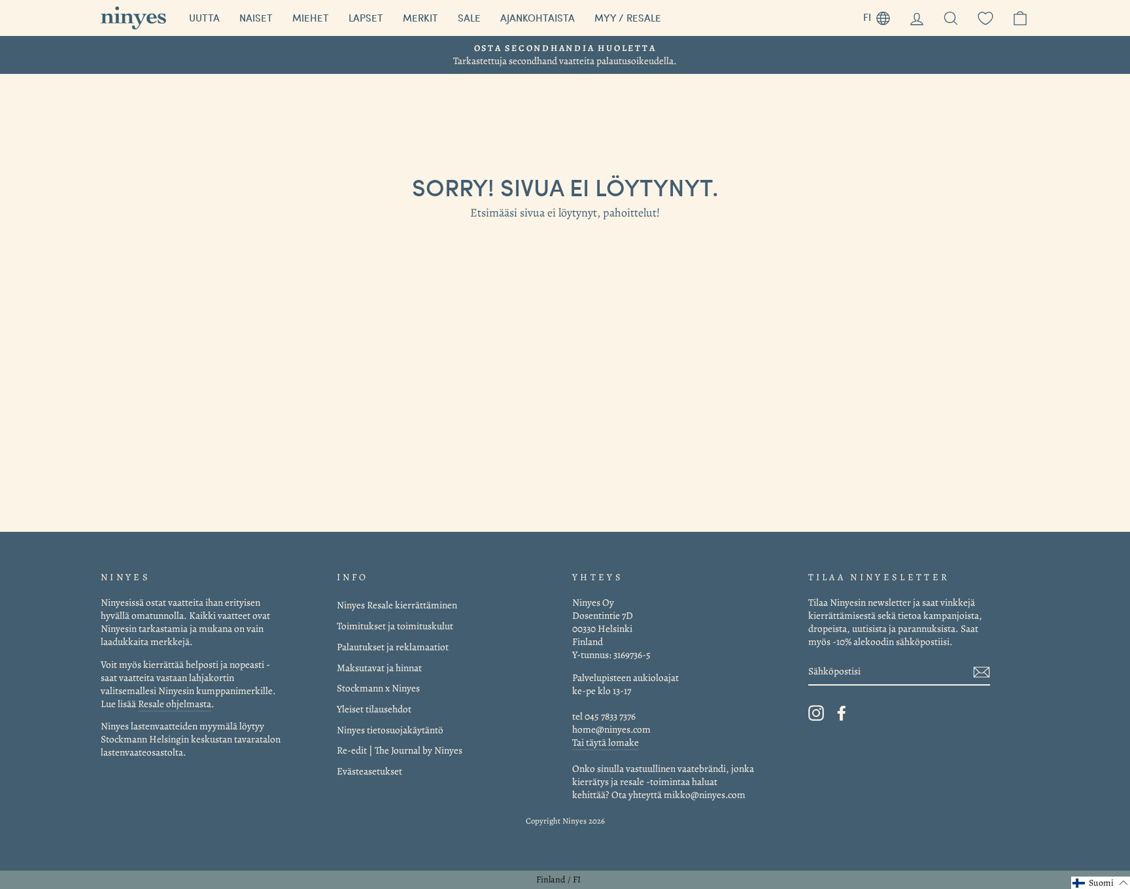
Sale (469, 17)
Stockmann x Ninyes (378, 688)
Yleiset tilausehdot (374, 709)
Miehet (310, 17)
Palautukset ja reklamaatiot (393, 647)
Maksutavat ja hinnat (379, 667)
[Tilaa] (981, 671)
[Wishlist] (985, 18)
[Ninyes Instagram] (816, 713)
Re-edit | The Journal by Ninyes (399, 750)
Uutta (204, 17)
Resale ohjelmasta (174, 703)
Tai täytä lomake (605, 742)
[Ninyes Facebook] (841, 713)
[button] (1100, 883)
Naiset (256, 17)
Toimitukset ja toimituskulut (395, 626)
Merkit (420, 17)
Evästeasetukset (369, 771)
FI (881, 15)
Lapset (366, 17)
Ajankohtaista (537, 17)
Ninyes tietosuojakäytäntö (390, 730)
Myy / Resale (627, 17)
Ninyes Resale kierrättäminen (397, 605)
